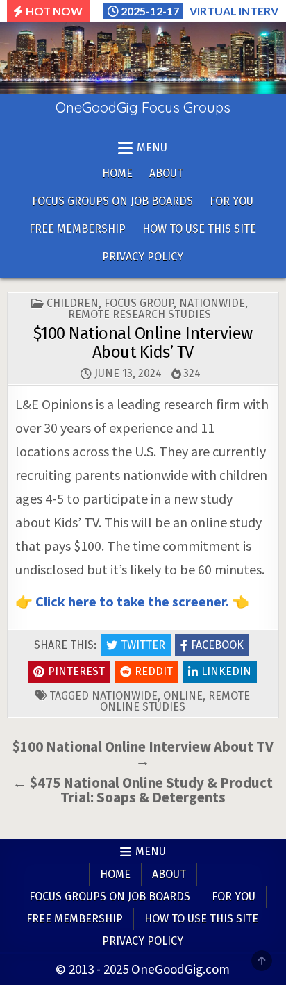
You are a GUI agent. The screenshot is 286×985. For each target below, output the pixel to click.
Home (117, 173)
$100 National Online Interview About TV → (143, 753)
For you (231, 201)
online (183, 695)
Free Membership (77, 228)
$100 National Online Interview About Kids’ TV (143, 342)
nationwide (125, 695)
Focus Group (139, 303)
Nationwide (212, 303)
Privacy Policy (142, 256)
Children (73, 303)
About (166, 173)
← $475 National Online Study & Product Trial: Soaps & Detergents (142, 789)
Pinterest (76, 671)
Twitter (143, 645)
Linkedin (226, 671)
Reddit (154, 671)
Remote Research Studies (139, 314)
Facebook (217, 645)
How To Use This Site (199, 228)
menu (152, 147)
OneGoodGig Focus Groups (143, 107)
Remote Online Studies (175, 701)
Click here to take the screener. (132, 601)
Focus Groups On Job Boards (112, 201)
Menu (150, 851)
